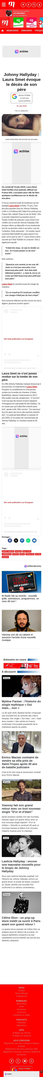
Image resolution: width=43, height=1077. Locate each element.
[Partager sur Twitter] (15, 541)
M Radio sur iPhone (21, 1033)
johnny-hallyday (7, 551)
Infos (21, 1006)
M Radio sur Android (21, 1036)
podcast (5, 557)
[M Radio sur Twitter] (18, 1061)
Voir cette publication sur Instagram (18, 339)
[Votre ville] (23, 4)
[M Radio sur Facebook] (11, 1061)
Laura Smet (14, 206)
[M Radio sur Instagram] (31, 1061)
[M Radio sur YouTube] (24, 1061)
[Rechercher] (34, 4)
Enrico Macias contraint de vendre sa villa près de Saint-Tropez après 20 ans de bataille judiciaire (20, 762)
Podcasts (21, 1022)
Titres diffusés (21, 993)
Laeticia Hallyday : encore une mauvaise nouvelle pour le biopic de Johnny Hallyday (21, 866)
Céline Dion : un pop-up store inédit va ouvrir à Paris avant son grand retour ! (21, 921)
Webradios (12, 31)
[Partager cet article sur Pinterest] (21, 541)
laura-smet (27, 551)
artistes (15, 554)
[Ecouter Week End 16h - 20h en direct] (21, 665)
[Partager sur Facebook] (9, 541)
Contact (21, 990)
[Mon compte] (39, 4)
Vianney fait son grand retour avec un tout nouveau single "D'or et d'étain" (21, 808)
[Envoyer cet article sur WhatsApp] (27, 541)
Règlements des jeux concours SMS (21, 1049)
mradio (38, 554)
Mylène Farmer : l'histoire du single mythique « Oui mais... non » (21, 705)
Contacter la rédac (21, 1015)
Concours (21, 1012)
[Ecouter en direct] (28, 4)
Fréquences (21, 996)
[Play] (3, 21)
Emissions (26, 31)
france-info (30, 554)
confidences (6, 554)
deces (22, 554)
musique (18, 551)
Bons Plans (21, 1003)
